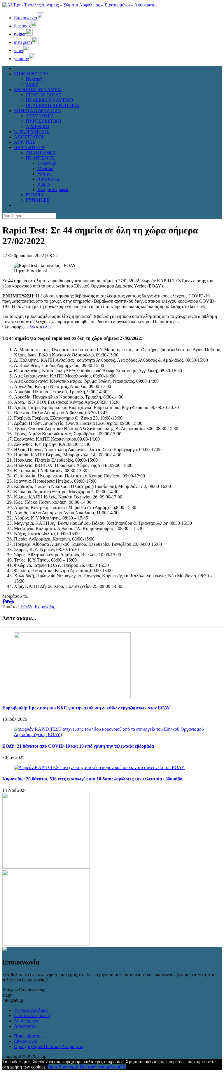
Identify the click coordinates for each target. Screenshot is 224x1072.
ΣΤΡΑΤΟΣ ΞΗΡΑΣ (44, 94)
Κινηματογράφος (53, 189)
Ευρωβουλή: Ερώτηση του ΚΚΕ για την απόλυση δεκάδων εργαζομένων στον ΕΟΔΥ (86, 707)
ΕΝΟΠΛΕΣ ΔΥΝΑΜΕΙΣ (38, 89)
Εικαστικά (46, 163)
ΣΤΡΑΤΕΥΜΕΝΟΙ (32, 131)
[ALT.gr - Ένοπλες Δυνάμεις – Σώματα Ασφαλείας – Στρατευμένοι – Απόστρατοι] (79, 4)
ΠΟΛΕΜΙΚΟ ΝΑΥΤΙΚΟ (49, 100)
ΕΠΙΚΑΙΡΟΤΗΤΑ (31, 73)
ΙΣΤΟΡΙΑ (35, 194)
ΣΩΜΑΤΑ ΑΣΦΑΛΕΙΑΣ (37, 110)
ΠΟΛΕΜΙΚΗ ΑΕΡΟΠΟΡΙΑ (52, 105)
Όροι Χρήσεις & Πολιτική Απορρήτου (83, 1066)
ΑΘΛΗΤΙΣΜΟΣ (41, 152)
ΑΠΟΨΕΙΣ (24, 142)
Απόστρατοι (25, 1025)
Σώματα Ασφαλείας (32, 1015)
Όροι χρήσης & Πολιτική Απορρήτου (48, 1046)
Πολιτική (34, 79)
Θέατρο (44, 173)
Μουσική (46, 168)
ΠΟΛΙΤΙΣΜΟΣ (40, 157)
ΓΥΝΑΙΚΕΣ (37, 200)
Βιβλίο (43, 184)
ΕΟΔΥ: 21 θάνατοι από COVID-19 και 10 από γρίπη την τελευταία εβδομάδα (78, 746)
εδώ (31, 326)
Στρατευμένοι (26, 1020)
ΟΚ (122, 1066)
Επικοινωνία (25, 1041)
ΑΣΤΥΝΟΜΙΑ (40, 115)
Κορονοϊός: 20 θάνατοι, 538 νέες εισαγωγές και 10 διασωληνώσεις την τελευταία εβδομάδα (92, 778)
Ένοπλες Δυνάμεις (31, 1010)
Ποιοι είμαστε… (29, 1035)
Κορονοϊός (45, 606)
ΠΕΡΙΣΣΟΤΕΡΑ (29, 147)
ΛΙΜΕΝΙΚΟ (37, 126)
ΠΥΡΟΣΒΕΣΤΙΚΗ (44, 121)
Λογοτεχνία (48, 178)
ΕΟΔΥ (26, 606)
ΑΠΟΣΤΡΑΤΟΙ (28, 136)
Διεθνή (32, 84)
